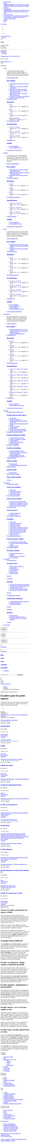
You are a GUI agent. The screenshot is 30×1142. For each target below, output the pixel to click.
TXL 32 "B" (20, 375)
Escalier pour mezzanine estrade (17, 429)
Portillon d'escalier (14, 546)
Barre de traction (14, 572)
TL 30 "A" (12, 285)
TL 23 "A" (12, 290)
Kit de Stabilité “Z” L (15, 306)
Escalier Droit (5, 825)
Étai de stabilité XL (14, 404)
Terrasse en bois (14, 615)
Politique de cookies (10, 1140)
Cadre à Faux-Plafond (15, 604)
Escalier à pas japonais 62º (9, 804)
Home (7, 2)
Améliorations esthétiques (15, 598)
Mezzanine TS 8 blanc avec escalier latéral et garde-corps (18, 91)
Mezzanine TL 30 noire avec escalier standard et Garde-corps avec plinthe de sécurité (19, 246)
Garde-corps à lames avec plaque (18, 505)
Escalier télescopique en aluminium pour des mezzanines (18, 453)
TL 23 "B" (18, 290)
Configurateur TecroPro (9, 1085)
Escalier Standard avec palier (17, 438)
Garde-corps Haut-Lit (15, 513)
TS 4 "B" (17, 136)
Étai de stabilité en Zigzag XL (17, 405)
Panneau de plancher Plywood (17, 616)
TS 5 (11, 109)
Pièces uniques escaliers (14, 477)
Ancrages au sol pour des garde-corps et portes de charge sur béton (19, 586)
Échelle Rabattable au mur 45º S (18, 456)
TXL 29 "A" (13, 386)
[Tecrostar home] (1, 679)
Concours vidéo (7, 1114)
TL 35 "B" (18, 281)
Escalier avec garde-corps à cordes (18, 430)
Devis (5, 1077)
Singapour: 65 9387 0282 (10, 1130)
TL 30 (11, 262)
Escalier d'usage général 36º (16, 442)
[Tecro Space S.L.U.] (6, 36)
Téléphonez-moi (5, 56)
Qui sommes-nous (8, 1110)
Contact (5, 1092)
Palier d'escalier (13, 464)
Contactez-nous (7, 9)
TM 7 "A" (12, 212)
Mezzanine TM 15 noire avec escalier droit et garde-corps (19, 170)
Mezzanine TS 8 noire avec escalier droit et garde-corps (18, 94)
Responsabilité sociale (9, 1115)
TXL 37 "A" (13, 369)
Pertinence (4, 713)
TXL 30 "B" (20, 380)
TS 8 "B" (17, 127)
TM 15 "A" (13, 203)
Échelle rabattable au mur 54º (17, 455)
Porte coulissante (14, 557)
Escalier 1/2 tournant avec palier (17, 439)
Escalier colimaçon (6, 849)
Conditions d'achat (8, 1095)
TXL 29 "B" (20, 386)
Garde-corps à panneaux (16, 491)
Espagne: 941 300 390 (9, 1124)
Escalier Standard (14, 443)
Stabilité (9, 143)
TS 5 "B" (17, 131)
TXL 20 (12, 358)
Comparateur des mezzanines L (14, 311)
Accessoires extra (12, 563)
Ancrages (10, 581)
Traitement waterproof (9, 1080)
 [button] (1, 676)
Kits (5, 1058)
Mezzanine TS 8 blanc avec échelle (18, 89)
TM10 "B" (19, 207)
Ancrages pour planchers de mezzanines (19, 584)
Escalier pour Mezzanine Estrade (11, 785)
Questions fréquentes (9, 1084)
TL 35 (11, 257)
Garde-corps (7, 482)
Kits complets (11, 80)
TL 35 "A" (12, 281)
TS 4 (11, 113)
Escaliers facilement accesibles (16, 435)
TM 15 (11, 184)
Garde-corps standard (14, 487)
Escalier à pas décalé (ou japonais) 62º (19, 423)
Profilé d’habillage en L (15, 602)
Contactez (4, 664)
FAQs (5, 3)
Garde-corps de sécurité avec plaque (18, 504)
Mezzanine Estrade (14, 118)
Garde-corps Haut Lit (15, 533)
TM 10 (11, 188)
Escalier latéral (13, 428)
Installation (20, 4)
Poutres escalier (11, 470)
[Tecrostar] (2, 63)
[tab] (16, 670)
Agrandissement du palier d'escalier (18, 465)
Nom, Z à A (15, 714)
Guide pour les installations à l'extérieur (13, 1099)
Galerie (5, 20)
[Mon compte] (2, 681)
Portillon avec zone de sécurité (17, 556)
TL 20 (11, 270)
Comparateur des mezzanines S (14, 150)
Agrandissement (12, 124)
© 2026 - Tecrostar (6, 1139)
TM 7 (11, 193)
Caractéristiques (17, 15)
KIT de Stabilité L (14, 304)
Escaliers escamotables (14, 448)
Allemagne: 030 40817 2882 (11, 1126)
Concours (6, 18)
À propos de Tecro (8, 14)
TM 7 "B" (18, 212)
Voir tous (9, 480)
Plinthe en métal (14, 573)
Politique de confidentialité (17, 1139)
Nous (2, 661)
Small (5, 68)
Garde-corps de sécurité (14, 498)
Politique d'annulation (9, 1098)
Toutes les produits (8, 1057)
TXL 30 (12, 350)
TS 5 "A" (12, 131)
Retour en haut (5, 906)
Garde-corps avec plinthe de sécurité (18, 503)
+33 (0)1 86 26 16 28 (14, 56)
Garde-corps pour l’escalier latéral (18, 542)
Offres (5, 1078)
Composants (7, 625)
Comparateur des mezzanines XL (15, 408)
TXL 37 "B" (20, 369)
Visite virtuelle (12, 18)
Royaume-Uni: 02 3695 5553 (11, 1128)
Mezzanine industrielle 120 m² (17, 333)
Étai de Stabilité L (14, 307)
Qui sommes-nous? (8, 15)
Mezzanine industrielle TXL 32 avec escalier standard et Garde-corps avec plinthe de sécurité (19, 331)
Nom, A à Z (9, 714)
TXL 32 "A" (13, 375)
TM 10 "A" (13, 207)
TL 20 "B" (18, 294)
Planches (9, 612)
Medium (6, 153)
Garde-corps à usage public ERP (18, 501)
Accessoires (6, 559)
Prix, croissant (21, 714)
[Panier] (1, 681)
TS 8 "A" (12, 127)
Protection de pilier (14, 569)
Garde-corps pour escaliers (15, 539)
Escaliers (6, 6)
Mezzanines (11, 6)
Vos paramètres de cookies (10, 1100)
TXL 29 (12, 354)
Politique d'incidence (9, 1096)
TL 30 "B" (18, 285)
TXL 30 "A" (13, 380)
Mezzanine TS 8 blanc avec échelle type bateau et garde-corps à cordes (19, 97)
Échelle (11, 425)
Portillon (12, 554)
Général (16, 6)
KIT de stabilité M (14, 222)
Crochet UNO (13, 570)
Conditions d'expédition (9, 1094)
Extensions (26, 4)
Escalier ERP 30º (14, 440)
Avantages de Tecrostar (9, 1118)
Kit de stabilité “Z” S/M (15, 147)
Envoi (16, 4)
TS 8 (11, 105)
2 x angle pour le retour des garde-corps (19, 601)
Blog (5, 21)
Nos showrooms (8, 1083)
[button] (1, 673)
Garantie (6, 1102)
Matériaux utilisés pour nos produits (16, 17)
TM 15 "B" (19, 203)
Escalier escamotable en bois (17, 451)
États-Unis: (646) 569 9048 (10, 1129)
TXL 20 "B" (20, 392)
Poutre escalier (13, 472)
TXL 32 (12, 345)
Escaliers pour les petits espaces (16, 415)
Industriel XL (7, 314)
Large (5, 229)
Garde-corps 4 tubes (15, 492)
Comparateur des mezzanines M (14, 226)
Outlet (5, 1081)
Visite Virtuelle (7, 1117)
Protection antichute (13, 550)
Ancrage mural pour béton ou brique (19, 590)
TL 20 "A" (12, 294)
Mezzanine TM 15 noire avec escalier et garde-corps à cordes (19, 173)
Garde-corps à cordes (15, 494)
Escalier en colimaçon (15, 419)
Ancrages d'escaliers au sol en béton (18, 588)
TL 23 (11, 266)
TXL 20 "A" (13, 392)
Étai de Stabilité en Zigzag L (17, 309)
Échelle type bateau (14, 426)
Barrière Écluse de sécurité (16, 553)
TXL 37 (12, 341)
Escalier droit (13, 418)
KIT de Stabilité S (14, 146)
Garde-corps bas (12, 510)
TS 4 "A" (12, 136)
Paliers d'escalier (12, 461)
